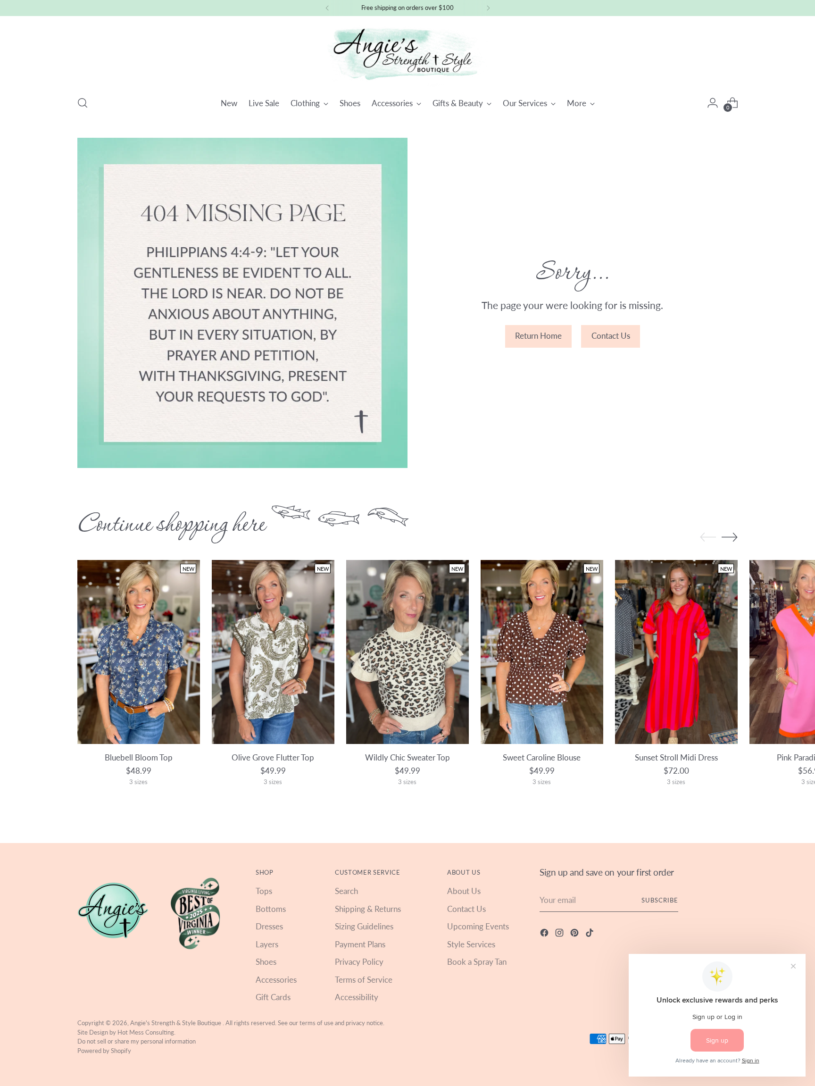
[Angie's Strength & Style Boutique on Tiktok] (590, 934)
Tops (264, 891)
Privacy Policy (359, 962)
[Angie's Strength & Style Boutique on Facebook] (545, 934)
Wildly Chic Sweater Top (407, 757)
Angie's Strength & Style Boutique (176, 1023)
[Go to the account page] (712, 102)
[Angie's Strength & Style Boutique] (407, 54)
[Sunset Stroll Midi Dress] (676, 652)
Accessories (276, 980)
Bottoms (271, 909)
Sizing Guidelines (364, 926)
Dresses (269, 926)
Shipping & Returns (368, 909)
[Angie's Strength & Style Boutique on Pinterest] (575, 934)
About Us (464, 891)
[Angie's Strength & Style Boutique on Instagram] (560, 934)
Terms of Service (363, 980)
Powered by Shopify (104, 1050)
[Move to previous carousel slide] (708, 537)
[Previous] (327, 8)
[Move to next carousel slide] (730, 537)
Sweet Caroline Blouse (542, 757)
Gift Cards (273, 997)
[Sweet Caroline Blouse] (542, 652)
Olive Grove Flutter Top (273, 757)
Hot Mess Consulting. (146, 1032)
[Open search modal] (82, 102)
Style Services (471, 944)
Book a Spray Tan (477, 962)
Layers (267, 944)
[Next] (488, 8)
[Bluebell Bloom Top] (138, 652)
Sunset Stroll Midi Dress (676, 757)
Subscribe (659, 900)
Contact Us (466, 909)
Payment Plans (360, 944)
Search (346, 891)
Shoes (266, 962)
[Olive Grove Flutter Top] (273, 652)
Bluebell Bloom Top (139, 757)
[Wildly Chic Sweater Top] (407, 652)
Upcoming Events (478, 926)
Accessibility (356, 997)
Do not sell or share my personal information (136, 1041)
